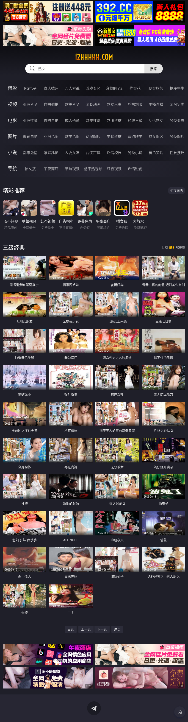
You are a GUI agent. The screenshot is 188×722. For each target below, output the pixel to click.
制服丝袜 (114, 120)
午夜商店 (51, 168)
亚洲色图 (51, 136)
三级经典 (14, 247)
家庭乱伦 (51, 152)
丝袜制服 (135, 104)
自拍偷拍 (51, 104)
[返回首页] (179, 711)
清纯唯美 (135, 136)
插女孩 (30, 168)
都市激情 (30, 152)
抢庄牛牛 (177, 88)
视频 (12, 104)
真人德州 (51, 88)
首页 (70, 629)
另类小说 (135, 152)
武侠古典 (93, 152)
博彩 (12, 88)
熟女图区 (156, 136)
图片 (12, 136)
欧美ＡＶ (72, 104)
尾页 (117, 629)
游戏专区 (93, 88)
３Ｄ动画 (93, 104)
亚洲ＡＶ (30, 104)
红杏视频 (114, 168)
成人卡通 (72, 120)
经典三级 (135, 120)
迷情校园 (114, 152)
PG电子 (30, 88)
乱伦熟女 (156, 120)
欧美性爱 (93, 120)
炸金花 (135, 88)
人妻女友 (72, 152)
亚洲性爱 (30, 120)
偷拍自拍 (51, 120)
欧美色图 (72, 136)
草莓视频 (72, 168)
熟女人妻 (114, 104)
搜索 (153, 68)
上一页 (86, 629)
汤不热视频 (93, 168)
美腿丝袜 (114, 136)
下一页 (102, 629)
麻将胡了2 (114, 88)
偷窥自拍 (30, 136)
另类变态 (177, 120)
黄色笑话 (156, 152)
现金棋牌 (156, 88)
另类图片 (177, 136)
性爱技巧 (177, 152)
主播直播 (156, 104)
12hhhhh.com (94, 57)
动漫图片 (93, 136)
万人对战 (72, 88)
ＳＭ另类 (177, 104)
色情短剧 (135, 168)
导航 (12, 168)
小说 (12, 152)
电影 (12, 120)
